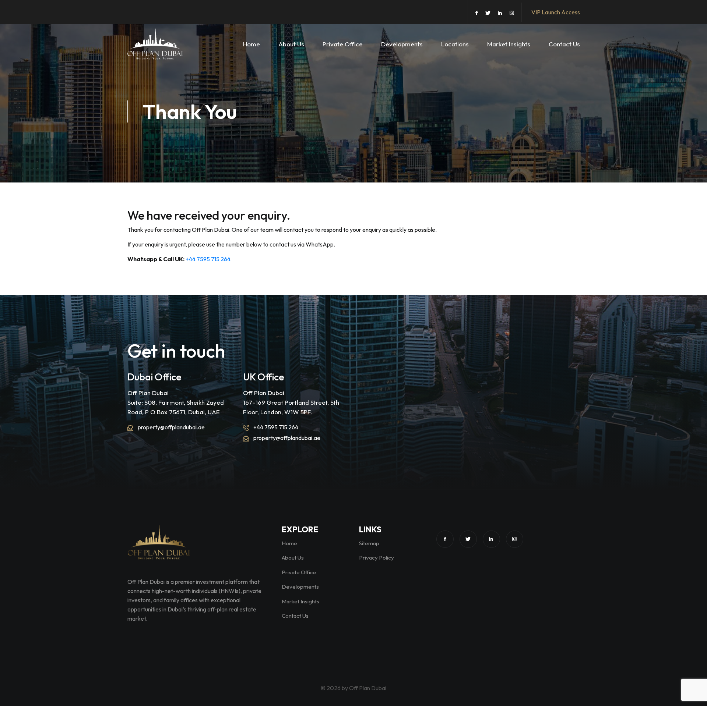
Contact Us (564, 44)
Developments (402, 44)
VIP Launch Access (555, 12)
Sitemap (369, 543)
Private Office (343, 44)
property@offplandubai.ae (171, 427)
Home (251, 44)
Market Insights (508, 44)
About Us (291, 44)
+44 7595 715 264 (208, 259)
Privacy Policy (376, 557)
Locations (455, 44)
